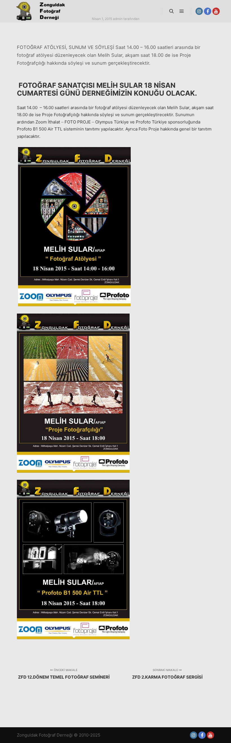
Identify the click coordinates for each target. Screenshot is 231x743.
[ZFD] (39, 11)
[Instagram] (199, 11)
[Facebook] (207, 11)
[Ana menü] (182, 11)
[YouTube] (216, 11)
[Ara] (171, 11)
